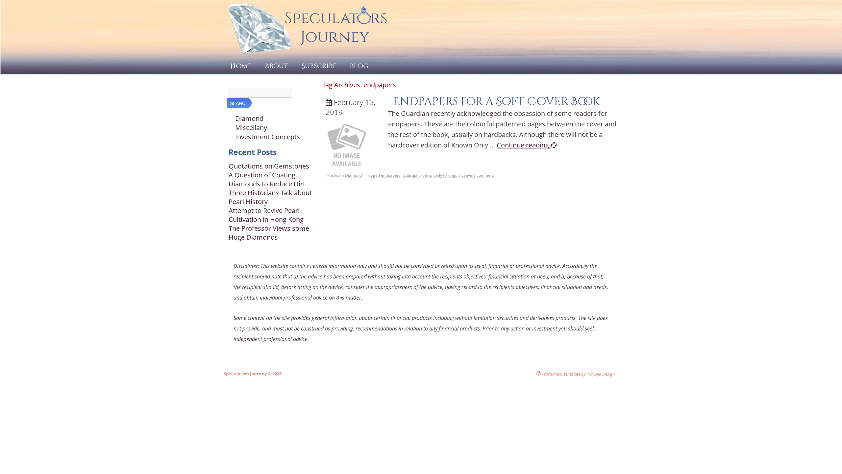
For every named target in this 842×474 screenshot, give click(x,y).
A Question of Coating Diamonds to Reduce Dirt (267, 179)
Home (241, 66)
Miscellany (251, 127)
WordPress (551, 374)
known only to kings (439, 175)
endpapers (391, 175)
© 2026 (274, 374)
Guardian (411, 175)
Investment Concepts (267, 136)
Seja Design (604, 374)
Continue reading (524, 145)
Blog (359, 66)
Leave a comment (477, 175)
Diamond (353, 175)
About (276, 66)
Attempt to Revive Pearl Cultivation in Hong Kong (266, 215)
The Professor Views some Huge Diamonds (269, 233)
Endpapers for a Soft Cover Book (496, 101)
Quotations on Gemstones (269, 166)
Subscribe (318, 66)
